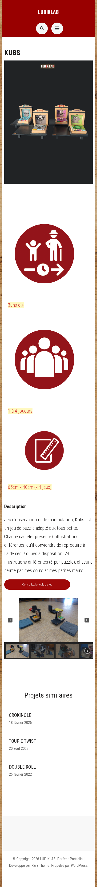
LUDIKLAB (48, 12)
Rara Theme (40, 865)
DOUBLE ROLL (22, 767)
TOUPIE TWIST (22, 741)
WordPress (79, 865)
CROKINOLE (20, 715)
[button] (10, 620)
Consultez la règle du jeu (37, 584)
